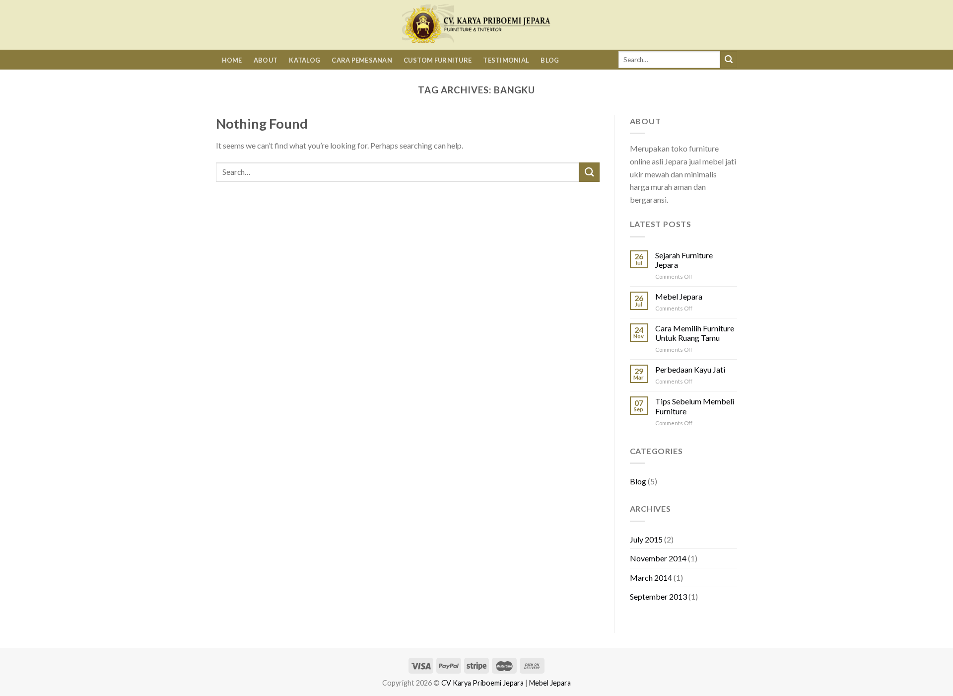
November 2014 (658, 558)
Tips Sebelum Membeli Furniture (694, 405)
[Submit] (728, 59)
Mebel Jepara (678, 296)
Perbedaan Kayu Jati (690, 369)
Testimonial (506, 60)
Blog (550, 60)
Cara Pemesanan (362, 60)
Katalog (304, 60)
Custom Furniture (438, 60)
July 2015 (646, 539)
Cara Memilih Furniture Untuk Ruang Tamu (694, 332)
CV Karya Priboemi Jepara (482, 683)
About (265, 60)
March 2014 (651, 577)
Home (232, 60)
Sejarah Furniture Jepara (684, 259)
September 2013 (658, 596)
